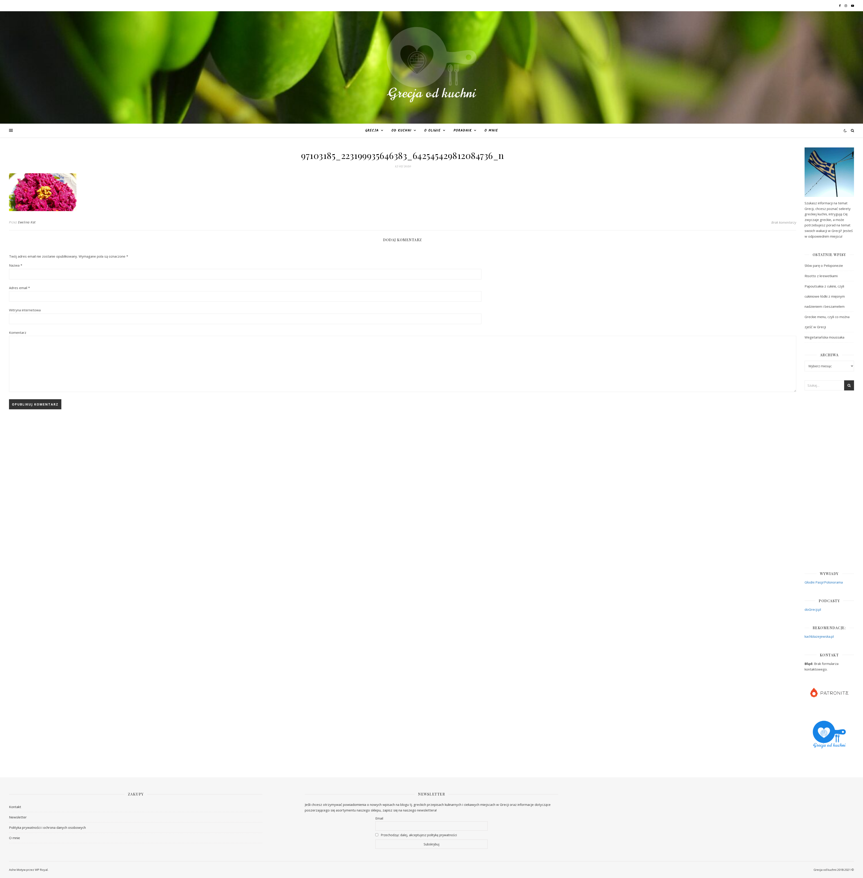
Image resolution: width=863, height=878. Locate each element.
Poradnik (463, 130)
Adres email (19, 287)
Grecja (372, 130)
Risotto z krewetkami (821, 276)
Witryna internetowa (25, 310)
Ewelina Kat (27, 222)
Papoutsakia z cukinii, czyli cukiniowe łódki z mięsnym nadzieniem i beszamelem (825, 296)
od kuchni (401, 130)
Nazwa (15, 265)
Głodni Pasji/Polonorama (824, 582)
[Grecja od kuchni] (431, 64)
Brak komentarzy (783, 222)
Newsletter (18, 817)
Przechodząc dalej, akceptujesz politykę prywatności (418, 835)
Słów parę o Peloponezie (824, 265)
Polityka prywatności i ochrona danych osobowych (47, 827)
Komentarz (17, 332)
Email (379, 818)
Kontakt (15, 806)
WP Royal (41, 870)
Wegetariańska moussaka (824, 337)
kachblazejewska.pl (819, 636)
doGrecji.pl (813, 609)
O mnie (491, 130)
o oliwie (432, 130)
